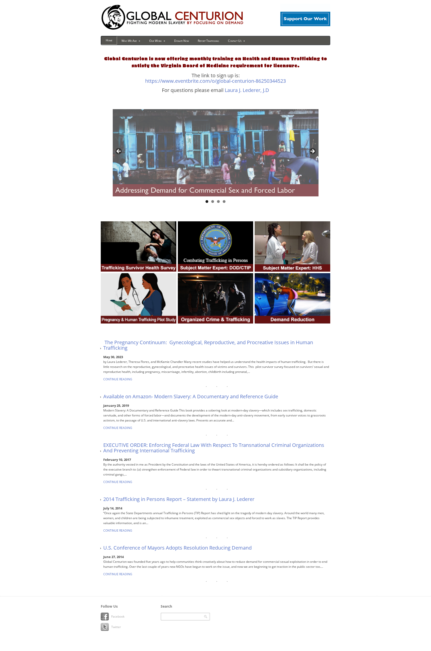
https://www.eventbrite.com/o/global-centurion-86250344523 (215, 81)
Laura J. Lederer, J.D (247, 90)
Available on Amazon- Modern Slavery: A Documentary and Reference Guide (190, 396)
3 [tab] (218, 201)
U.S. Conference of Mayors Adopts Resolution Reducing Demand (177, 548)
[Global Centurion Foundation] (172, 29)
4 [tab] (224, 201)
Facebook (117, 616)
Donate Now (181, 41)
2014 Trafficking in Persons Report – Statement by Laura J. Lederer (178, 499)
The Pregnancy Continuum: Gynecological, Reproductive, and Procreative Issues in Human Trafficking (208, 345)
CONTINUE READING (117, 379)
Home (109, 40)
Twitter (116, 627)
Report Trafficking (208, 41)
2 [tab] (212, 201)
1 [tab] (207, 201)
